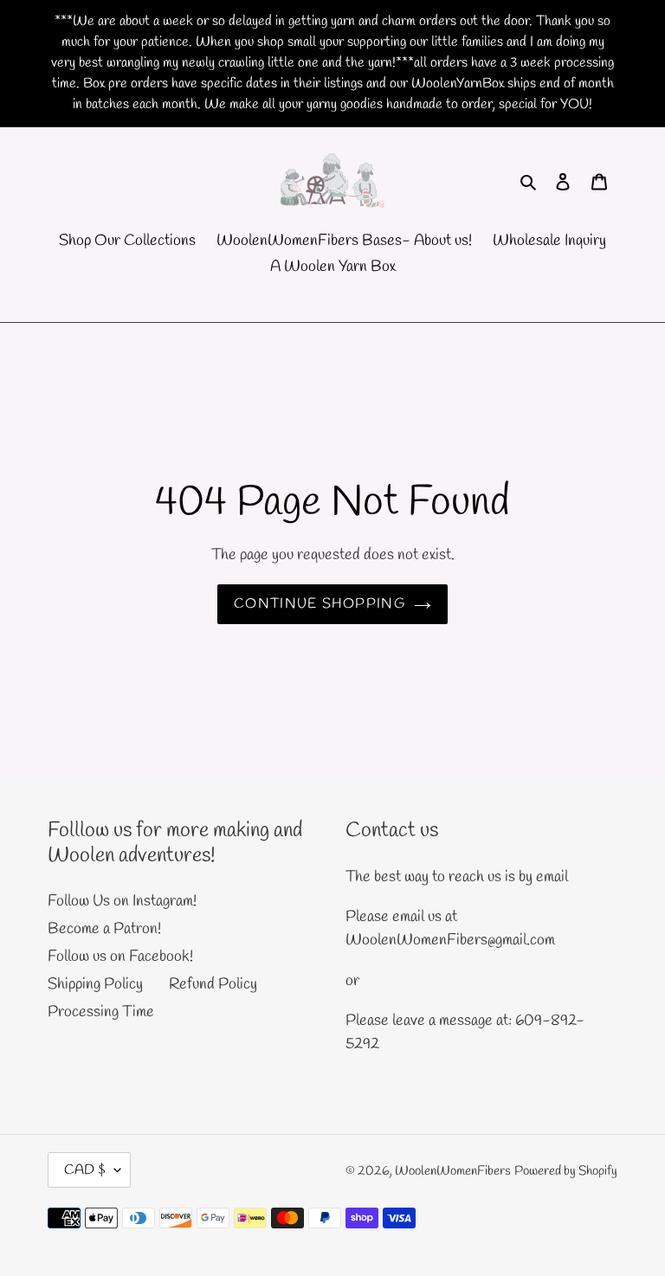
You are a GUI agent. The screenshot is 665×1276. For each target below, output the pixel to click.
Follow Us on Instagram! (122, 901)
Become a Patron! (104, 928)
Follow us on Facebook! (120, 956)
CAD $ (85, 1170)
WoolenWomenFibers (453, 1171)
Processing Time (101, 1012)
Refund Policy (213, 984)
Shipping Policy (95, 984)
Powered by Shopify (565, 1171)
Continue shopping (319, 604)
